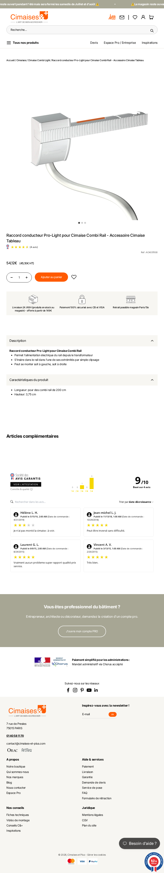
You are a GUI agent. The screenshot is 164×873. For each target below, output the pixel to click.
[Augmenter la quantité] (27, 277)
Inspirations (150, 43)
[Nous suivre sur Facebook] (68, 690)
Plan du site (89, 825)
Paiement (88, 766)
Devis (94, 43)
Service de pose (92, 787)
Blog (9, 782)
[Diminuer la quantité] (12, 277)
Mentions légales (92, 814)
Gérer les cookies (96, 854)
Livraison (87, 772)
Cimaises (21, 60)
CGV (85, 820)
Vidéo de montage (17, 820)
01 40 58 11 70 (15, 735)
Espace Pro (13, 792)
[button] (74, 277)
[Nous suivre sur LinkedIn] (96, 690)
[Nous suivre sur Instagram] (75, 690)
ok (114, 715)
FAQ (84, 792)
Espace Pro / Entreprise (120, 43)
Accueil (10, 60)
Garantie (87, 777)
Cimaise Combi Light (39, 60)
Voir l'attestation (26, 484)
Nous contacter (16, 787)
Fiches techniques (17, 814)
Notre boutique (15, 766)
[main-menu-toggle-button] (26, 42)
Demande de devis (93, 782)
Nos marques (14, 777)
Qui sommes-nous (17, 772)
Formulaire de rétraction (96, 798)
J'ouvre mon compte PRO (82, 631)
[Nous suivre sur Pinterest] (82, 690)
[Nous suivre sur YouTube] (89, 690)
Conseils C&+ (14, 825)
